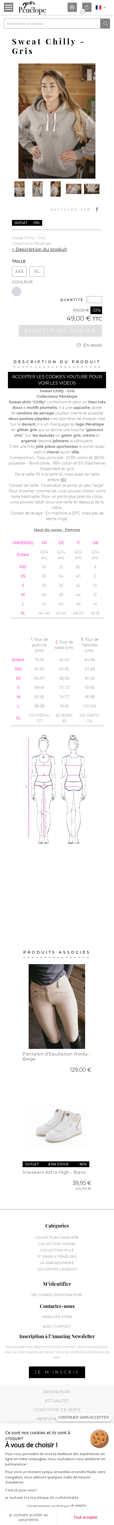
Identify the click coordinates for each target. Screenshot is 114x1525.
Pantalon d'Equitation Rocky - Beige (57, 1057)
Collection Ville (57, 1250)
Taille (19, 261)
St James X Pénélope (57, 1256)
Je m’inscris (57, 1372)
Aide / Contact (57, 1326)
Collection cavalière (57, 1237)
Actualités (57, 1400)
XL (37, 271)
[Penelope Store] (32, 8)
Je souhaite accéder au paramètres (28, 1517)
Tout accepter (85, 1517)
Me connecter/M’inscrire (57, 1295)
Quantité (72, 300)
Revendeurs (57, 1391)
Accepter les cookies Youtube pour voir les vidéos (57, 380)
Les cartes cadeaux (57, 1269)
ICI (64, 479)
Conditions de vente (57, 1409)
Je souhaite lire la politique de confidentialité (41, 1497)
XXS (19, 271)
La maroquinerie (57, 1263)
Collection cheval (57, 1244)
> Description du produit (39, 249)
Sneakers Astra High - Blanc (54, 1172)
